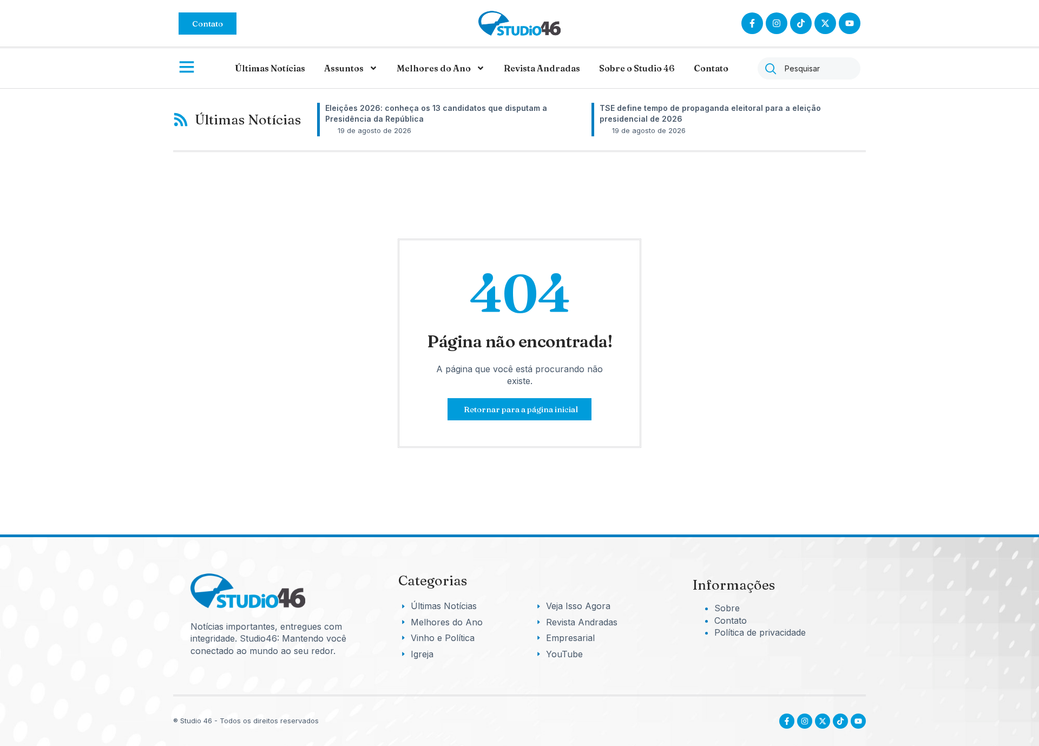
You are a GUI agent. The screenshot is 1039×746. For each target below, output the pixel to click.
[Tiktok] (801, 23)
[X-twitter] (825, 23)
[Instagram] (776, 23)
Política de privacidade (760, 632)
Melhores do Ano (434, 68)
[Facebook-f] (752, 23)
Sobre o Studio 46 (637, 68)
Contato (711, 68)
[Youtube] (858, 721)
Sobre (727, 608)
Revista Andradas (542, 68)
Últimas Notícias (270, 68)
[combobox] (809, 68)
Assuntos (344, 68)
